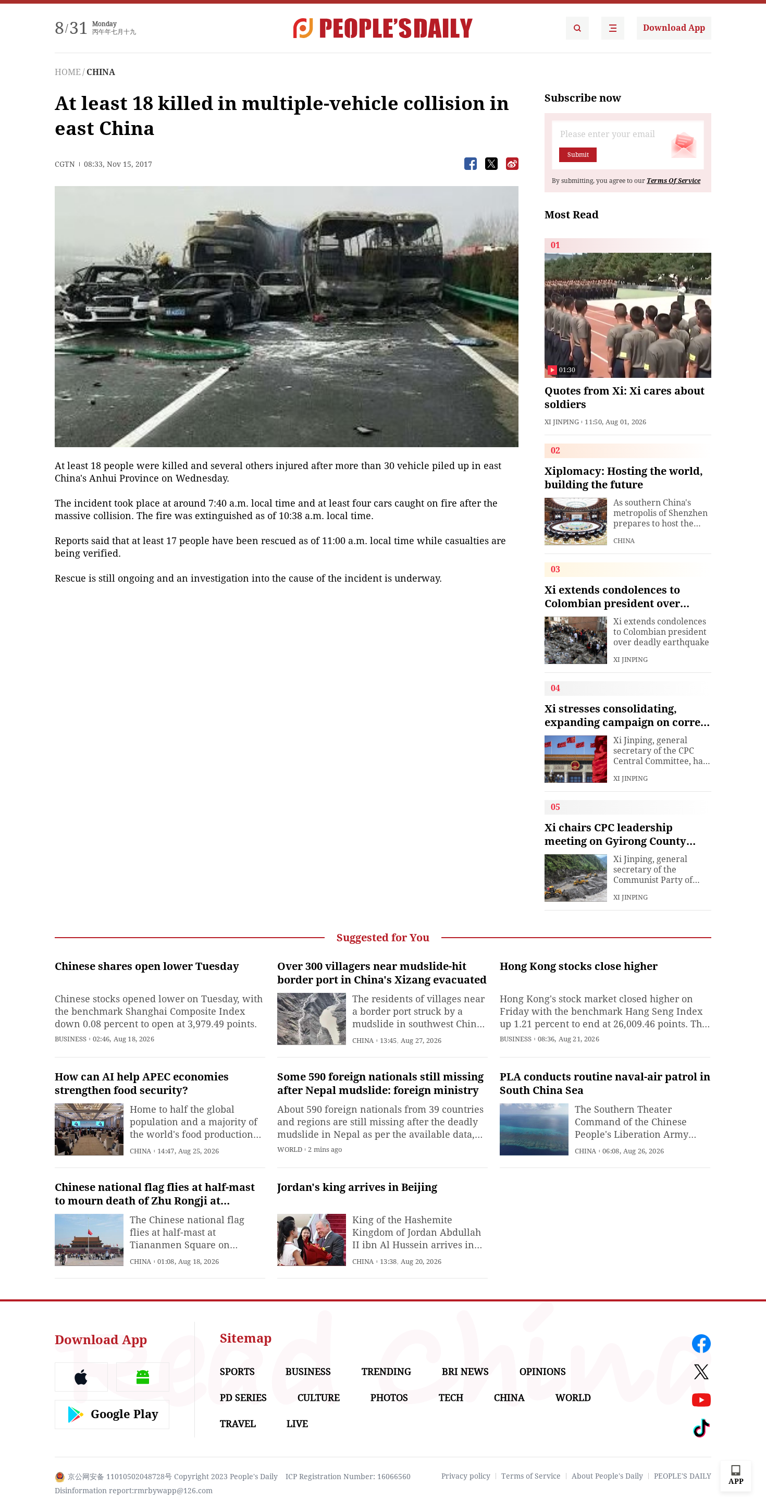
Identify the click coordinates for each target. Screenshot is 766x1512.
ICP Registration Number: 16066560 (348, 1476)
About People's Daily (607, 1476)
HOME (68, 72)
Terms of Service (531, 1476)
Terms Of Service (673, 181)
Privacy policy (465, 1476)
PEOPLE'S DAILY (682, 1476)
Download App (674, 28)
